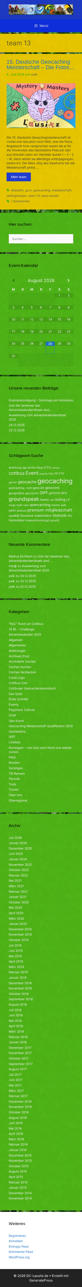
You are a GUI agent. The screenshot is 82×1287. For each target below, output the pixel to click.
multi (19, 505)
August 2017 (18, 1069)
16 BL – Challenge (21, 629)
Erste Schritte (18, 699)
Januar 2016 (18, 1150)
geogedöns (16, 493)
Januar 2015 (18, 1187)
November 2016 (20, 1107)
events (43, 473)
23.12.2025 (17, 430)
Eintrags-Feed (19, 1246)
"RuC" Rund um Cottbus (26, 624)
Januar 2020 (18, 924)
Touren (14, 789)
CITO (47, 467)
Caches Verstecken (22, 672)
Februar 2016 (18, 1144)
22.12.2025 (28, 586)
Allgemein (16, 640)
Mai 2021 (15, 880)
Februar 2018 (18, 1037)
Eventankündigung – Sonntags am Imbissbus (41, 400)
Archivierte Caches (22, 661)
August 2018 (18, 1004)
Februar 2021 (18, 891)
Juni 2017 (16, 1080)
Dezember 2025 (20, 848)
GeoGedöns (17, 731)
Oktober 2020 (19, 902)
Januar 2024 (18, 859)
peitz (12, 510)
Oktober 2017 (18, 1058)
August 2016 (18, 1118)
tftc (69, 515)
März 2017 (16, 1091)
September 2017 (21, 1064)
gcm (28, 190)
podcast (22, 510)
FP (56, 473)
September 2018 (21, 999)
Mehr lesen (18, 177)
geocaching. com (20, 488)
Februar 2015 (18, 1182)
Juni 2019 (16, 950)
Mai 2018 (15, 1021)
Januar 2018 (18, 1042)
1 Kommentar (20, 201)
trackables (16, 520)
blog (40, 467)
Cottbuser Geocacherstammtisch (32, 688)
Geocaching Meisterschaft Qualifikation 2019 (41, 726)
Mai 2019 (15, 956)
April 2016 (16, 1133)
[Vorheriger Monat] (13, 280)
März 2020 (16, 918)
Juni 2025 (16, 853)
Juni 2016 (16, 1123)
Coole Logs (17, 677)
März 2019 (16, 967)
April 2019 (16, 961)
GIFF (44, 492)
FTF (61, 473)
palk (63, 505)
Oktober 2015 (19, 1166)
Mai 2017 (15, 1085)
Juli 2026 (15, 837)
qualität (14, 515)
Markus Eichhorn (20, 556)
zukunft (54, 520)
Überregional (18, 800)
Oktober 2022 (19, 870)
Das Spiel (15, 694)
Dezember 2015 (20, 1155)
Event (32, 473)
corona (55, 467)
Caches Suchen (20, 667)
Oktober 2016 (19, 1112)
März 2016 (16, 1139)
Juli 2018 (15, 1010)
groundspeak (24, 499)
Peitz (12, 757)
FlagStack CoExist (22, 710)
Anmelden (16, 1241)
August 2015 (18, 1171)
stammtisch (43, 516)
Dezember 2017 (20, 1047)
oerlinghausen (16, 195)
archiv (32, 467)
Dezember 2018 (20, 983)
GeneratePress (41, 1280)
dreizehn (17, 190)
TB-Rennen (17, 773)
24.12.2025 (17, 425)
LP (68, 499)
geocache (27, 481)
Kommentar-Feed (21, 1252)
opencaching (40, 505)
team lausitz (50, 195)
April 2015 (16, 1177)
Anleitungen (17, 650)
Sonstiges (16, 768)
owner (55, 505)
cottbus (17, 473)
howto (44, 499)
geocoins (52, 488)
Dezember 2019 (20, 929)
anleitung (15, 467)
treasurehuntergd (37, 520)
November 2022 (20, 864)
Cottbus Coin (18, 683)
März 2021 (16, 886)
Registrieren (17, 1236)
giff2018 (54, 493)
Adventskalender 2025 (25, 634)
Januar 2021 (17, 897)
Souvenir (26, 516)
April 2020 (16, 913)
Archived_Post (19, 656)
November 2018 (20, 988)
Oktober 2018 (19, 994)
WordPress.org (19, 1257)
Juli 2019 (15, 945)
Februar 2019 (18, 972)
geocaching (41, 190)
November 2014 (20, 1198)
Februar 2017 (18, 1096)
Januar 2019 (18, 977)
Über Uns (15, 795)
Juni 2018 (16, 1015)
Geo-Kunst (16, 721)
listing (60, 499)
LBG (52, 500)
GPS (64, 493)
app (24, 467)
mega (12, 505)
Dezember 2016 (20, 1101)
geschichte (32, 493)
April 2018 (16, 1026)
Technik (14, 779)
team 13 (34, 195)
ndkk (26, 505)
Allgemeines (17, 645)
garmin (13, 482)
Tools (12, 784)
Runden (14, 762)
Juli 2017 (15, 1074)
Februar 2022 (18, 875)
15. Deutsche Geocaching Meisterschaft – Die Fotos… (41, 64)
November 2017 (20, 1053)
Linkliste (14, 742)
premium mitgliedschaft (50, 510)
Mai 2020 (15, 907)
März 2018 (16, 1031)
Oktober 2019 (19, 940)
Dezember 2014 (20, 1193)
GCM (12, 715)
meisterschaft (62, 190)
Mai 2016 (15, 1128)
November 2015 (20, 1160)
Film (51, 473)
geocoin (38, 488)
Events (13, 704)
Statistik (59, 515)
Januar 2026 (18, 843)
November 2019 (20, 934)
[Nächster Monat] (68, 280)
